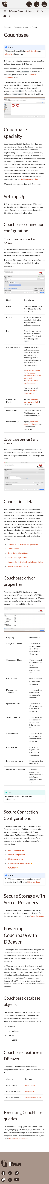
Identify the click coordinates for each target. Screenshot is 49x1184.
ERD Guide (29, 1091)
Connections (13, 548)
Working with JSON (33, 1097)
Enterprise (33, 51)
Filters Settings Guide (17, 557)
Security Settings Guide (18, 553)
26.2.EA (40, 11)
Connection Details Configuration (23, 544)
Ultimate (8, 54)
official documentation (28, 179)
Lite (26, 51)
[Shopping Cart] (36, 4)
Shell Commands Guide (18, 566)
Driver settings (33, 882)
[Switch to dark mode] (4, 16)
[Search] (29, 4)
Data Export (30, 1085)
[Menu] (44, 4)
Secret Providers (37, 916)
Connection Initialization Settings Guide (25, 562)
